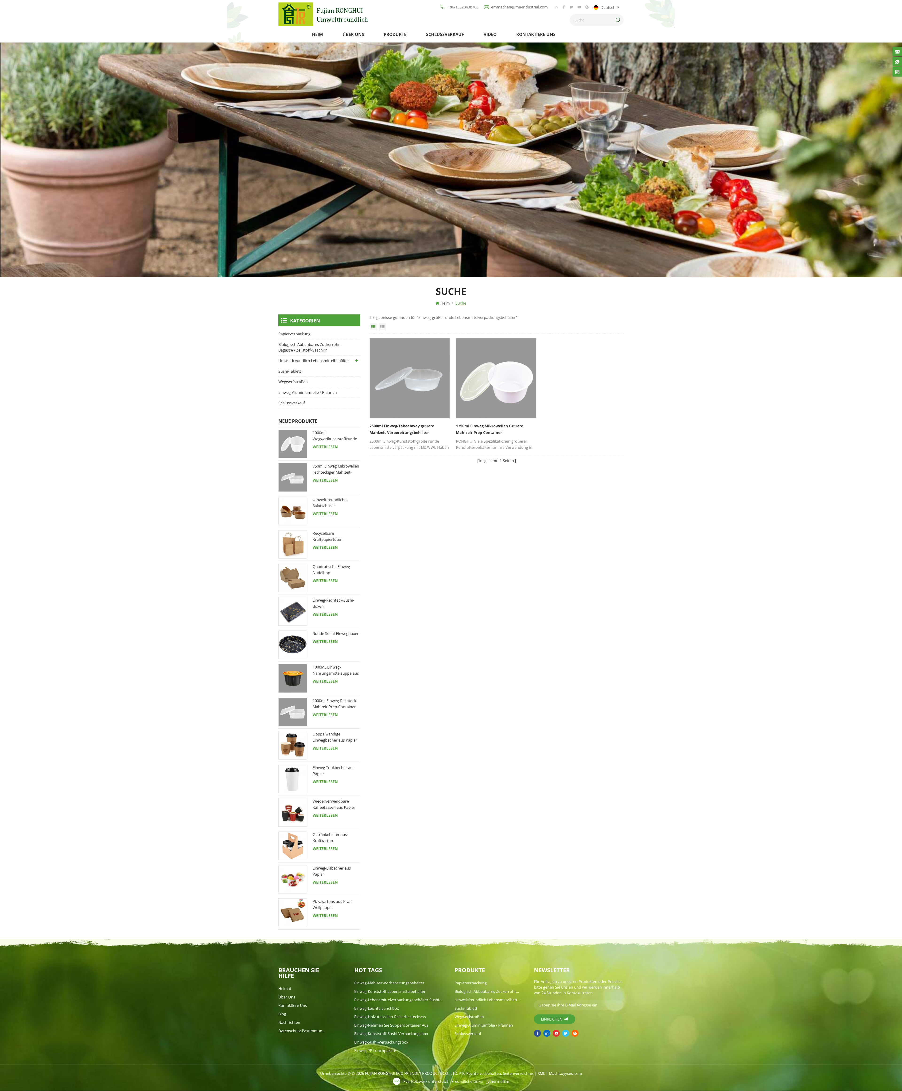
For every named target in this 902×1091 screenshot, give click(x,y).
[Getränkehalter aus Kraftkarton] (293, 846)
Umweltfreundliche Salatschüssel (329, 502)
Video (490, 34)
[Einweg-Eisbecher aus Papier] (293, 879)
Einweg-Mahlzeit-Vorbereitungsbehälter (389, 983)
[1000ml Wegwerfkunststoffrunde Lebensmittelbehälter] (293, 444)
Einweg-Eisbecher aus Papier (332, 871)
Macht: (565, 1073)
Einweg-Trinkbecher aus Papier (333, 770)
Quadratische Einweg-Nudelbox (332, 569)
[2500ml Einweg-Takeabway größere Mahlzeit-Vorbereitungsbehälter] (409, 378)
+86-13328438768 (463, 7)
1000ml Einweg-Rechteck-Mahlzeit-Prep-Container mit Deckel (335, 704)
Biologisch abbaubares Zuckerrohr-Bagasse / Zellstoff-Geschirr (309, 347)
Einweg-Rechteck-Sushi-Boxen (333, 603)
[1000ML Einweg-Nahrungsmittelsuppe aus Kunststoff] (293, 678)
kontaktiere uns (536, 34)
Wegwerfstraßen (293, 381)
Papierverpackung (294, 334)
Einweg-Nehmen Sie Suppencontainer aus (391, 1025)
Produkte (395, 34)
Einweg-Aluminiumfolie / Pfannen (307, 392)
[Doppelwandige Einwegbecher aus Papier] (293, 745)
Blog (282, 1014)
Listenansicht (382, 326)
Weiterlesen (325, 446)
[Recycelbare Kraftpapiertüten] (293, 544)
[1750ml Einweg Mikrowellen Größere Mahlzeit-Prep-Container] (496, 378)
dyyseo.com (571, 1073)
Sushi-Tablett (289, 371)
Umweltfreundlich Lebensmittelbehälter (313, 360)
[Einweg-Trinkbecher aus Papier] (293, 779)
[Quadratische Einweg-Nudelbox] (293, 578)
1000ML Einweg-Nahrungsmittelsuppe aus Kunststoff (336, 670)
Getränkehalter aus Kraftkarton (330, 837)
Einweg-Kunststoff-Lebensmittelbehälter (390, 991)
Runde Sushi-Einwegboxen (336, 633)
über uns (353, 34)
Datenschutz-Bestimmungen (302, 1030)
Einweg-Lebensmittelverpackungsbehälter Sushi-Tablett (399, 999)
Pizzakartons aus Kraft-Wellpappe (333, 904)
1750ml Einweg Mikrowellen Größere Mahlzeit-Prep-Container (489, 429)
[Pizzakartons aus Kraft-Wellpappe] (293, 913)
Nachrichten (289, 1022)
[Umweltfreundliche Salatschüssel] (293, 511)
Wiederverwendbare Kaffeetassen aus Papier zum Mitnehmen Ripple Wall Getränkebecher (334, 804)
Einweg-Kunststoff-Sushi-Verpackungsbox (391, 1033)
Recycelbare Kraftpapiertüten (327, 536)
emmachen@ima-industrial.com (519, 7)
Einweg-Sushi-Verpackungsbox (381, 1042)
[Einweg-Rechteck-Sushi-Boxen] (293, 611)
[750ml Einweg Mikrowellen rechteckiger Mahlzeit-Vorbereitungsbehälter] (293, 477)
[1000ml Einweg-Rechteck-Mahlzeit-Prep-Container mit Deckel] (293, 712)
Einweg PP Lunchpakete (375, 1050)
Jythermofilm (497, 1081)
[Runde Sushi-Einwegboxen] (293, 645)
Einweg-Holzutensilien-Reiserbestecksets (390, 1016)
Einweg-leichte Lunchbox (376, 1008)
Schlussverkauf (445, 34)
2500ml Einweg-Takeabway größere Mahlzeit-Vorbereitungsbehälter (401, 429)
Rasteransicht (373, 326)
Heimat (284, 988)
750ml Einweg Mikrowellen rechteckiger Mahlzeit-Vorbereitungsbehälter (336, 469)
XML (541, 1073)
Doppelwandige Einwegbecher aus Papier (335, 737)
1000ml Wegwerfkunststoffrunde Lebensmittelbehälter (335, 436)
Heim (317, 34)
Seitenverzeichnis (518, 1073)
